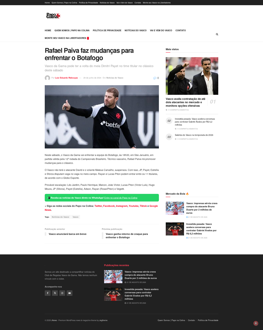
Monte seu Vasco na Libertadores (157, 2)
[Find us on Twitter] (55, 293)
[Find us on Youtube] (69, 293)
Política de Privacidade (88, 2)
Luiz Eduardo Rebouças (66, 77)
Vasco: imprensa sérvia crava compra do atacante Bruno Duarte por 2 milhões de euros (201, 208)
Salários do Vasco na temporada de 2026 (194, 134)
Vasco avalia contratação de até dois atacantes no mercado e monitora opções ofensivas (185, 102)
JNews (54, 320)
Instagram (122, 206)
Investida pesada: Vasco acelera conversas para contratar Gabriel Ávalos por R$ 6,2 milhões (195, 121)
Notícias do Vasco (107, 2)
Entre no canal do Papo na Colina (120, 197)
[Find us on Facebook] (48, 293)
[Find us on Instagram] (62, 293)
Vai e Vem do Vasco (124, 2)
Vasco (76, 217)
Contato (138, 2)
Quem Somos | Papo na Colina (64, 2)
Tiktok (143, 206)
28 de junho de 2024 (92, 77)
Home (47, 2)
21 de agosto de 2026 (197, 217)
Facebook (109, 206)
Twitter (98, 206)
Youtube (134, 206)
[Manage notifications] (255, 323)
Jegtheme (103, 320)
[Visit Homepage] (53, 16)
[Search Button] (217, 34)
